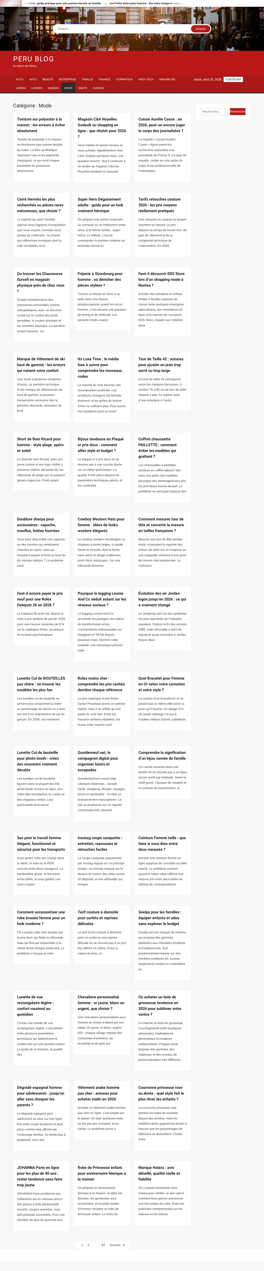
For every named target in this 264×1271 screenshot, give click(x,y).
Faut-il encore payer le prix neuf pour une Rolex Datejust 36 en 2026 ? (40, 599)
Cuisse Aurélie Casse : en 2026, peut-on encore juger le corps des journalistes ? (161, 125)
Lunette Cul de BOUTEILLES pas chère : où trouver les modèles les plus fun (41, 684)
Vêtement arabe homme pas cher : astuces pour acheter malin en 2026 (98, 1093)
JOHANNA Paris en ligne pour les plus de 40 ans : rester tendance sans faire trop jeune (39, 1176)
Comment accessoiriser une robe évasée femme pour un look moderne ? (41, 918)
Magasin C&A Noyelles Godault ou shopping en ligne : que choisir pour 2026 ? (102, 127)
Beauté (48, 79)
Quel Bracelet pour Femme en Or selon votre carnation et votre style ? (161, 684)
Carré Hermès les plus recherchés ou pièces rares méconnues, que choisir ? (40, 205)
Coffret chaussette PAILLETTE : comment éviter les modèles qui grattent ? (157, 447)
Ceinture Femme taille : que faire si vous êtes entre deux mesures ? (162, 843)
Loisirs (37, 88)
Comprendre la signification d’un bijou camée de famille (162, 755)
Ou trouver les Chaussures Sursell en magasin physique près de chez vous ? (40, 282)
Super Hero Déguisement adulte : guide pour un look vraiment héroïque (100, 205)
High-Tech (145, 79)
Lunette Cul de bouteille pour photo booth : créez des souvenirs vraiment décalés (38, 761)
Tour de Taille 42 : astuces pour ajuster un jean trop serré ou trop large (160, 364)
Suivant (115, 1245)
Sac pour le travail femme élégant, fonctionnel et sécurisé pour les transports (41, 843)
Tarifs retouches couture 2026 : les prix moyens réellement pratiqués (159, 205)
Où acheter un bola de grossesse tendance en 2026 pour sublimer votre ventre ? (159, 1005)
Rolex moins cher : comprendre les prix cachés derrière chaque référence (101, 684)
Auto (33, 79)
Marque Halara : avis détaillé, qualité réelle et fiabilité (159, 1173)
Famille (87, 79)
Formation (124, 79)
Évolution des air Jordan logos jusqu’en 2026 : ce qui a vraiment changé (162, 599)
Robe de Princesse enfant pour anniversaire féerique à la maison (102, 1173)
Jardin (21, 88)
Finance (105, 79)
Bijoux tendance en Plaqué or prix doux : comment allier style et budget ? (101, 445)
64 (103, 1245)
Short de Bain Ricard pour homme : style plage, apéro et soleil (40, 445)
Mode (68, 88)
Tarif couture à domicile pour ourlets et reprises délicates (98, 918)
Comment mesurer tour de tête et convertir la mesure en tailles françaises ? (161, 525)
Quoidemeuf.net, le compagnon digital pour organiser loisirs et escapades (98, 761)
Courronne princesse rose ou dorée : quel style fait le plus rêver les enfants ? (161, 1093)
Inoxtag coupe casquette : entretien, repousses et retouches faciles (100, 843)
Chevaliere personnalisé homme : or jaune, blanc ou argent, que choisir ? (101, 1002)
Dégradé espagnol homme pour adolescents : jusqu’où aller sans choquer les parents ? (40, 1096)
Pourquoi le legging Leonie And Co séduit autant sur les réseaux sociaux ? (102, 599)
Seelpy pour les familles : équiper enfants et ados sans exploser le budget (159, 918)
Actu (19, 79)
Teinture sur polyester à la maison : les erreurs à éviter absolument (41, 125)
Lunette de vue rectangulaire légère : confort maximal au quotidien (35, 1005)
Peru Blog (33, 59)
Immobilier (167, 79)
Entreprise (67, 79)
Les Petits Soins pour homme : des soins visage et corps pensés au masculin (132, 3)
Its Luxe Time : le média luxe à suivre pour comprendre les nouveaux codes (100, 367)
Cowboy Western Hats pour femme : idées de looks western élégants (101, 525)
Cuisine (98, 88)
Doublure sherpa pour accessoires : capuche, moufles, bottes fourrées (38, 525)
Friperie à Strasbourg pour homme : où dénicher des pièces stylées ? (100, 279)
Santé (82, 88)
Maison (53, 88)
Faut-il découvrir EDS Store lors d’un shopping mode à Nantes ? (161, 279)
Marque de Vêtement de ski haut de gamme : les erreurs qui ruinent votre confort (41, 364)
